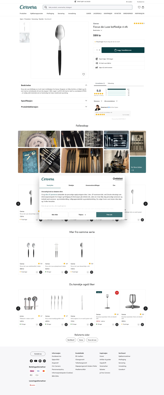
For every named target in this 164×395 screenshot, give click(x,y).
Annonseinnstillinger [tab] (93, 185)
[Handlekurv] (143, 7)
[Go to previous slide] (18, 204)
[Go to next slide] (146, 204)
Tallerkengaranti (81, 363)
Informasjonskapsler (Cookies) (62, 373)
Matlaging (122, 359)
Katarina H (104, 107)
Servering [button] (61, 13)
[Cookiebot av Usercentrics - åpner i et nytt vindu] (114, 179)
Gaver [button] (88, 13)
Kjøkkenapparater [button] (36, 13)
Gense (81, 340)
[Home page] (28, 8)
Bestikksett (71, 340)
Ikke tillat (55, 214)
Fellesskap (111, 83)
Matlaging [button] (50, 13)
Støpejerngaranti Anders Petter (86, 366)
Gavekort (122, 369)
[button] (45, 7)
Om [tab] (114, 185)
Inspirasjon (139, 13)
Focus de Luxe (92, 340)
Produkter (23, 13)
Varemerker (128, 13)
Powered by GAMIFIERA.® (119, 119)
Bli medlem (79, 356)
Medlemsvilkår (80, 369)
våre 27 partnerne (51, 194)
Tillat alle (109, 214)
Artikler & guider (105, 359)
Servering (122, 363)
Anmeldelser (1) (100, 83)
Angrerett (55, 363)
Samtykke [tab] (50, 185)
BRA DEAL (55, 376)
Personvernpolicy (58, 369)
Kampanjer (108, 13)
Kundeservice (56, 356)
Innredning (122, 366)
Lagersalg (97, 13)
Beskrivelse (96, 30)
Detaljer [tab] (71, 185)
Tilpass (81, 214)
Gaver (102, 356)
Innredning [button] (72, 13)
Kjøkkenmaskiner (124, 356)
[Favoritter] (139, 7)
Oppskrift (103, 363)
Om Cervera (56, 366)
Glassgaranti (79, 359)
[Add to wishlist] (83, 74)
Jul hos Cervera (105, 373)
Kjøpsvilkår (55, 359)
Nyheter (117, 13)
